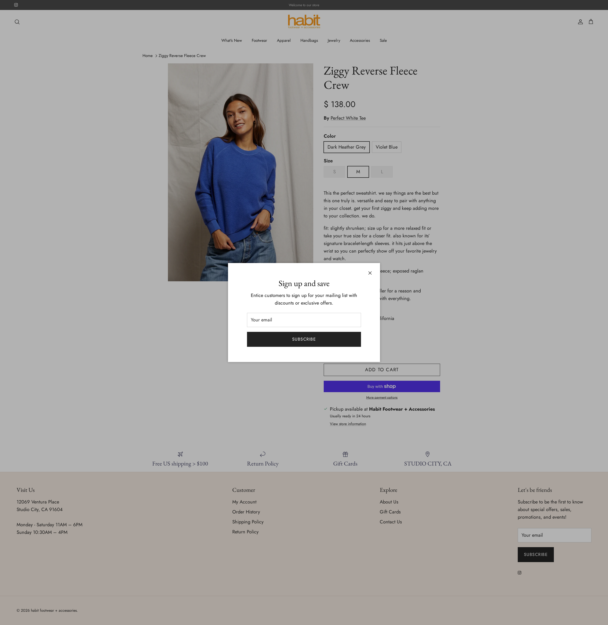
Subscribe (304, 339)
